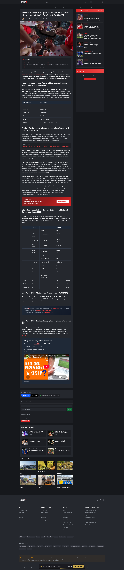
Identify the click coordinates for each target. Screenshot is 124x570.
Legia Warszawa (31, 546)
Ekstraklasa (40, 2)
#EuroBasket (55, 308)
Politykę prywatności (25, 414)
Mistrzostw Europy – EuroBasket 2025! (33, 74)
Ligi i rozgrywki (44, 520)
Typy (47, 2)
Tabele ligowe (44, 512)
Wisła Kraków (23, 546)
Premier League (30, 536)
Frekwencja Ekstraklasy (68, 524)
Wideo (67, 2)
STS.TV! (24, 335)
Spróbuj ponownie (26, 420)
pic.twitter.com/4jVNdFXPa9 (43, 310)
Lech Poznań (40, 546)
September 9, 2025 (48, 312)
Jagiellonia (84, 546)
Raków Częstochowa (75, 546)
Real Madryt (22, 548)
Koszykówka (40, 7)
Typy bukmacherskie (90, 517)
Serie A (43, 536)
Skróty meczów (67, 522)
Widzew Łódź (66, 546)
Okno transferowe (67, 515)
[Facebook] (100, 500)
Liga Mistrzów (62, 536)
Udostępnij (26, 395)
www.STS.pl (37, 344)
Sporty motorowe (23, 520)
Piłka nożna (22, 512)
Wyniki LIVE (44, 510)
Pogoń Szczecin (56, 546)
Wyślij (69, 409)
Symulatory (66, 527)
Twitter (35, 395)
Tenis (20, 515)
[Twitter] (97, 500)
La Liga (37, 536)
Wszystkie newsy (23, 510)
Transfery (61, 2)
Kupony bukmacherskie (90, 512)
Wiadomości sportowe (25, 7)
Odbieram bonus (78, 566)
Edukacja (65, 529)
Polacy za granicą (67, 512)
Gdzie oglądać (66, 520)
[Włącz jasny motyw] (103, 2)
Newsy (33, 2)
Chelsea (29, 548)
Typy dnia (87, 515)
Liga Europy (70, 536)
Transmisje (53, 2)
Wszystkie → (100, 10)
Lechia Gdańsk (100, 546)
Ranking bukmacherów (90, 510)
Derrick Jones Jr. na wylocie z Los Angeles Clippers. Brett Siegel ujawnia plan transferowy (46, 146)
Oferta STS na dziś (89, 520)
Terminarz (43, 517)
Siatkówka (21, 517)
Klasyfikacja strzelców (46, 515)
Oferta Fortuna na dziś (90, 522)
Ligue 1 (55, 536)
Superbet (87, 524)
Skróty (73, 2)
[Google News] (103, 500)
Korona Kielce (92, 546)
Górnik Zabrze (48, 546)
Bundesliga (49, 536)
